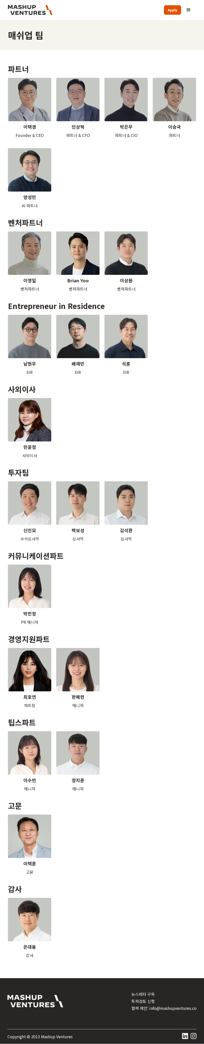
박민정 (29, 613)
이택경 (29, 126)
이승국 (174, 126)
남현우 (29, 363)
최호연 (29, 697)
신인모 (29, 530)
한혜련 (78, 697)
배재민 (78, 363)
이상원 (126, 280)
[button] (188, 9)
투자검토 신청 (143, 1001)
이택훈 (29, 863)
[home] (30, 10)
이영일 (29, 280)
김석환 (126, 530)
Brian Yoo (78, 280)
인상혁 (78, 126)
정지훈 (78, 780)
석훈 (126, 363)
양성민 (29, 197)
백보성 (78, 530)
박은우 (126, 126)
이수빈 (29, 780)
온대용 (29, 946)
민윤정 (29, 447)
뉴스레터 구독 (143, 994)
